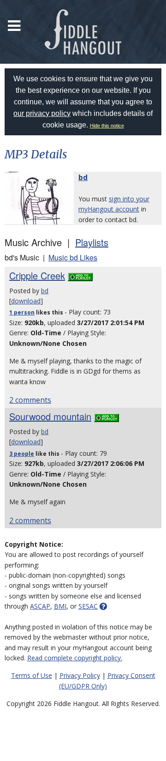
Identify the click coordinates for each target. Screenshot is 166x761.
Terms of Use (31, 675)
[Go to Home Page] (83, 32)
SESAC (88, 606)
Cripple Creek (37, 275)
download (26, 300)
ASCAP (40, 606)
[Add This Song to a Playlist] (80, 275)
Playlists (91, 242)
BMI (60, 606)
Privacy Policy (79, 675)
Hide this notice (107, 125)
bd (83, 177)
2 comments (30, 400)
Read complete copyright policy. (74, 657)
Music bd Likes (72, 257)
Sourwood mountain (50, 416)
